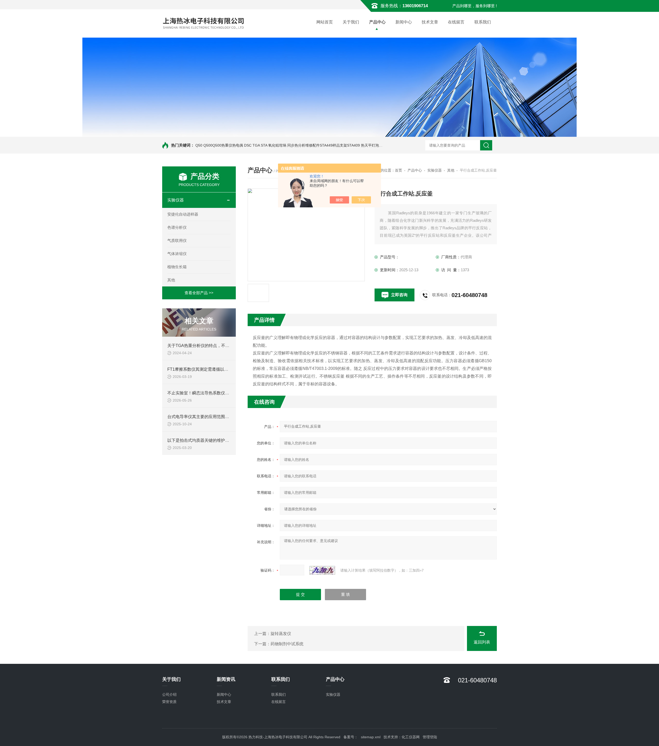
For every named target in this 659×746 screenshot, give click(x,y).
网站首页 (324, 22)
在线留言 (456, 22)
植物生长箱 (177, 267)
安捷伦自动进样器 (182, 214)
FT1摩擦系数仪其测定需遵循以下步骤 (202, 369)
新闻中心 (403, 22)
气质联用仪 (177, 240)
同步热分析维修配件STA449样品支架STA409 (323, 145)
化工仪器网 (411, 737)
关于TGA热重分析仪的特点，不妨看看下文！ (208, 345)
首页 (398, 170)
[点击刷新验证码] (322, 570)
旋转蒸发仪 (281, 633)
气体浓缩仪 (177, 253)
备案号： (350, 737)
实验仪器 (175, 200)
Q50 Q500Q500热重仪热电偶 (219, 145)
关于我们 (351, 22)
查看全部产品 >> (199, 293)
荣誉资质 (169, 702)
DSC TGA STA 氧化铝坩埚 (265, 145)
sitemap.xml (370, 737)
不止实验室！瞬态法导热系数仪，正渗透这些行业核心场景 (220, 393)
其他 (171, 280)
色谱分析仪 (177, 227)
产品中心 (377, 22)
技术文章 (430, 22)
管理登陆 (430, 737)
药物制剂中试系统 (287, 644)
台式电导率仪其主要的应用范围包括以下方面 (208, 416)
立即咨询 (399, 295)
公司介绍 (169, 694)
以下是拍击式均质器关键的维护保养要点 (204, 440)
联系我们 (482, 22)
